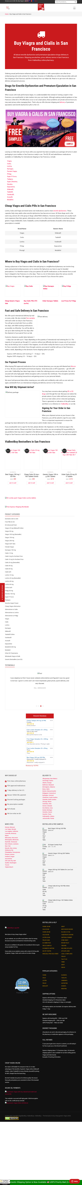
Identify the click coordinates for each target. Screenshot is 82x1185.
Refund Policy (65, 943)
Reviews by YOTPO (32, 765)
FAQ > (36, 1)
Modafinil (10, 200)
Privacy (63, 956)
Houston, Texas (46, 814)
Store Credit (64, 940)
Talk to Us (64, 959)
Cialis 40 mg (8, 565)
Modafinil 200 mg (10, 647)
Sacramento (8, 858)
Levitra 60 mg (9, 584)
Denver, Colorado (47, 806)
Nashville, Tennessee (11, 842)
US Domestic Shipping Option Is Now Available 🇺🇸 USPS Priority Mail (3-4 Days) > (41, 1182)
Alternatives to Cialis (11, 609)
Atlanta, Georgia (47, 782)
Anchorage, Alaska (47, 780)
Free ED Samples (47, 945)
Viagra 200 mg (9, 540)
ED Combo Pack (46, 943)
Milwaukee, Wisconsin (11, 837)
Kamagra (10, 169)
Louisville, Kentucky (10, 833)
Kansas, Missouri (10, 827)
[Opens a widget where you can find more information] (74, 1181)
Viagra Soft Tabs (10, 544)
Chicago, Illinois (46, 801)
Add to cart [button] (12, 483)
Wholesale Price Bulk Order (50, 953)
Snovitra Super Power (11, 603)
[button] (5, 1182)
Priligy (9, 174)
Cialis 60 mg (8, 569)
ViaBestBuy (64, 404)
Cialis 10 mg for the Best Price (14, 559)
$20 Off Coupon (46, 951)
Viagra (9, 161)
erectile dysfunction (59, 211)
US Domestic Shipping (48, 948)
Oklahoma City (9, 850)
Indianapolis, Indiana (48, 816)
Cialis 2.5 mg (9, 553)
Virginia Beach (9, 867)
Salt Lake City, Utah (10, 860)
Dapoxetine (11, 187)
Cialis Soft (8, 572)
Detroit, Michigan (47, 810)
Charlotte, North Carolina (49, 799)
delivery (62, 102)
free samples (30, 318)
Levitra (9, 166)
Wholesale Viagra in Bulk (12, 656)
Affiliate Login (65, 951)
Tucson (7, 865)
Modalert (8, 650)
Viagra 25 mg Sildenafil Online (14, 528)
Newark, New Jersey (11, 848)
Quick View (10, 467)
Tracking (63, 945)
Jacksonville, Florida (48, 818)
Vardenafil (10, 194)
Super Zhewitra (12, 182)
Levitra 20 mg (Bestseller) (13, 578)
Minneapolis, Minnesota (11, 839)
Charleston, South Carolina (49, 797)
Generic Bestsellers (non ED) (13, 659)
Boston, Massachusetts (49, 791)
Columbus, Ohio (46, 803)
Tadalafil (10, 192)
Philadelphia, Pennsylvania (12, 852)
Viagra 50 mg (9, 531)
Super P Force (11, 176)
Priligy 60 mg (9, 590)
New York (7, 846)
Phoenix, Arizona (9, 854)
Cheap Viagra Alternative (12, 606)
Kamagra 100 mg (10, 550)
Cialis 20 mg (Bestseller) (12, 562)
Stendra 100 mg (10, 594)
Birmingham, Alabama (48, 787)
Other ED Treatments (11, 653)
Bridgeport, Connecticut (49, 793)
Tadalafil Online (9, 634)
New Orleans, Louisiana (11, 844)
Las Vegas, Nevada (10, 829)
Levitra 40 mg (9, 581)
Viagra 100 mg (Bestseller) (13, 534)
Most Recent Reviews (67, 929)
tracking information (54, 1057)
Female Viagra (12, 171)
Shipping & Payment (66, 937)
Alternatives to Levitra (12, 612)
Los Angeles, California (11, 831)
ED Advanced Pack (11, 525)
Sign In (63, 967)
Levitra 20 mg (46, 937)
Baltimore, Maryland (48, 785)
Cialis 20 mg (45, 929)
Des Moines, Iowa (47, 808)
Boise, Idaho (46, 789)
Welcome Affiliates (66, 948)
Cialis (9, 164)
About (63, 926)
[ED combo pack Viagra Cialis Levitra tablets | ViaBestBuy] (20, 498)
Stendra (9, 184)
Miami (6, 835)
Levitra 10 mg (9, 575)
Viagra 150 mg (9, 537)
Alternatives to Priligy (11, 615)
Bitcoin (73, 366)
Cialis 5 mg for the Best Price (14, 556)
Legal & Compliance (66, 953)
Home (6, 14)
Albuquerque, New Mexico (49, 778)
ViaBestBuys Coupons (67, 934)
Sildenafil (10, 189)
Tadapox (10, 179)
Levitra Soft (8, 587)
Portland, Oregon (9, 856)
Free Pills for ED (10, 522)
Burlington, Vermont (48, 795)
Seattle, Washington (10, 863)
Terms (63, 962)
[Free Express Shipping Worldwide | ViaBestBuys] (17, 507)
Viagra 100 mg (46, 926)
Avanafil (9, 197)
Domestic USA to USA (11, 519)
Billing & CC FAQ (65, 932)
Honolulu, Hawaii (47, 812)
